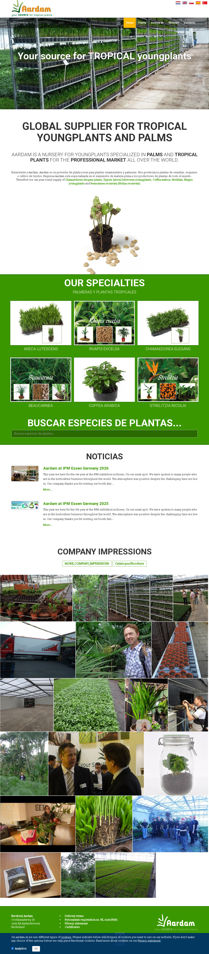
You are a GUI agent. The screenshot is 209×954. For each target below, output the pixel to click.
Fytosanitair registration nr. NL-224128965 (91, 919)
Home (129, 22)
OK (36, 948)
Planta (142, 22)
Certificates (72, 927)
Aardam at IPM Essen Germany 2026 (76, 468)
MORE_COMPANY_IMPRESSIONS (87, 564)
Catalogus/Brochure (129, 564)
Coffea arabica (161, 179)
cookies (66, 937)
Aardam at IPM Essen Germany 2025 (76, 503)
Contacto (189, 22)
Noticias (174, 22)
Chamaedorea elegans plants (83, 179)
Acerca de (157, 22)
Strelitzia (177, 179)
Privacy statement (76, 923)
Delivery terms (74, 916)
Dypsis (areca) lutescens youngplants (127, 179)
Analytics (21, 948)
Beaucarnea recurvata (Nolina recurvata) (115, 183)
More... (47, 489)
